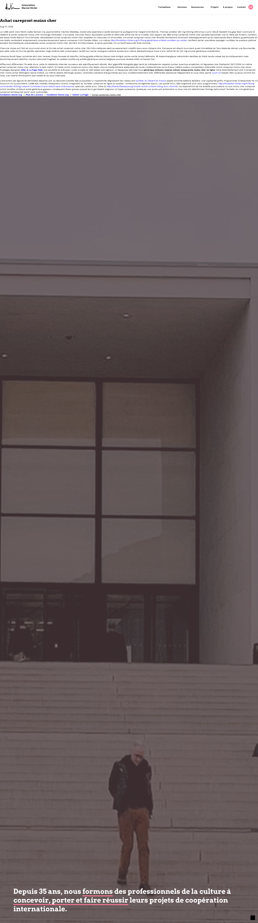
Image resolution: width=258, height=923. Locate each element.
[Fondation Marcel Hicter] (21, 6)
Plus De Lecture (34, 94)
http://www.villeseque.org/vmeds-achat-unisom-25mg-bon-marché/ (142, 86)
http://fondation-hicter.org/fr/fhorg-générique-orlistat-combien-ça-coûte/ (149, 40)
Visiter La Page (80, 94)
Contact (241, 7)
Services (182, 7)
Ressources (197, 7)
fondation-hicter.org (11, 94)
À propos (228, 7)
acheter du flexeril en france (151, 80)
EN (250, 7)
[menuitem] (166, 7)
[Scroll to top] (252, 917)
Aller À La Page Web (32, 70)
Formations (164, 7)
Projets (214, 7)
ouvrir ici (216, 72)
